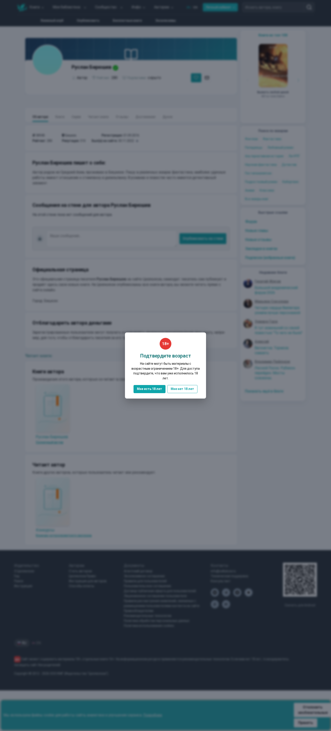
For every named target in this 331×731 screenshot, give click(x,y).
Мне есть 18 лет (149, 389)
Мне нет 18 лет (182, 389)
